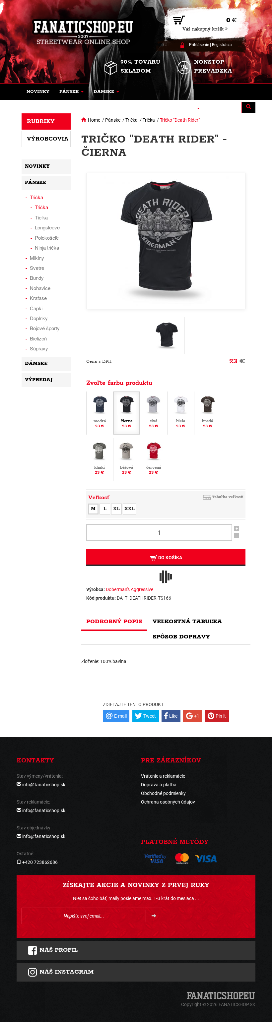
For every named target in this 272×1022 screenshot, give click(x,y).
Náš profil (57, 950)
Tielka (41, 217)
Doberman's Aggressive (129, 589)
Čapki (36, 308)
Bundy (37, 277)
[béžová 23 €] (126, 459)
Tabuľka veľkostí (227, 497)
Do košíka (169, 557)
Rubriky (41, 121)
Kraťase (38, 297)
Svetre (37, 267)
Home (94, 120)
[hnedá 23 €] (207, 412)
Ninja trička (47, 247)
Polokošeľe (47, 237)
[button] (71, 92)
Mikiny (37, 257)
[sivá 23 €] (153, 412)
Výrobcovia (47, 139)
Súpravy (39, 348)
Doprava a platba (158, 784)
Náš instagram (65, 972)
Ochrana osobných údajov (168, 802)
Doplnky (39, 318)
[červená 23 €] (153, 459)
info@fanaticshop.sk (43, 784)
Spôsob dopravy (181, 636)
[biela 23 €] (181, 412)
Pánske (112, 120)
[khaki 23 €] (99, 459)
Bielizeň (38, 338)
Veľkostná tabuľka (187, 621)
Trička (131, 120)
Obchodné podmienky (163, 793)
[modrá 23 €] (100, 412)
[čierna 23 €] (126, 412)
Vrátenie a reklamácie (163, 776)
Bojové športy (45, 328)
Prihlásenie (199, 44)
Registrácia (222, 44)
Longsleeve (47, 227)
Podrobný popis (114, 621)
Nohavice (40, 287)
